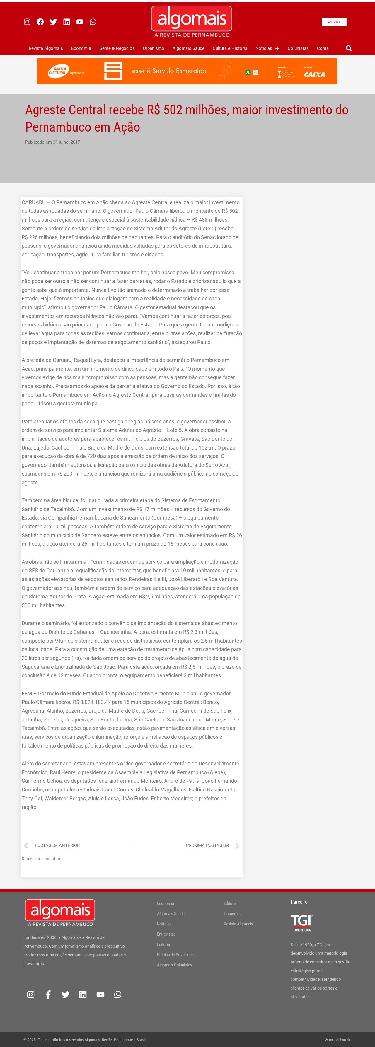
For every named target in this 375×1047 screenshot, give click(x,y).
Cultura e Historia (230, 48)
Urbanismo (153, 48)
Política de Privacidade (176, 954)
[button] (348, 48)
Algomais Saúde (188, 48)
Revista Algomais (46, 48)
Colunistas (298, 48)
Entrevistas (166, 934)
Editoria (163, 944)
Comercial (232, 913)
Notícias (263, 48)
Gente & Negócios (117, 48)
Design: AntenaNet (338, 1039)
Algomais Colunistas (174, 965)
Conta (323, 48)
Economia (81, 48)
